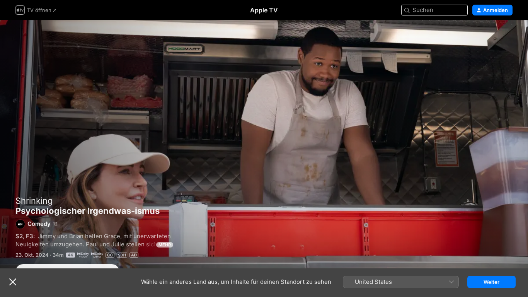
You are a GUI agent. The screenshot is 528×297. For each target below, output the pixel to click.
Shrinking (34, 201)
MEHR (164, 245)
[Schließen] (12, 281)
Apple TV (264, 10)
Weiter (491, 282)
